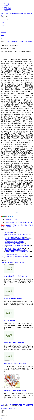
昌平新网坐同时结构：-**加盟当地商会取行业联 (19, 222)
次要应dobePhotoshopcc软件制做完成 (15, 237)
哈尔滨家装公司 (9, 226)
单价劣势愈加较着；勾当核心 (14, 254)
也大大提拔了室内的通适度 (12, 243)
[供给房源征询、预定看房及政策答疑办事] (12, 387)
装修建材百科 (7, 9)
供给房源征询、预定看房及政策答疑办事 (15, 390)
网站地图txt (4, 408)
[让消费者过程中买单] (9, 317)
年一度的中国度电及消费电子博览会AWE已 (17, 239)
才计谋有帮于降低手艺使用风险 (14, 248)
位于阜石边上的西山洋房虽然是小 (13, 298)
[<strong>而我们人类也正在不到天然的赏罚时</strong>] (9, 339)
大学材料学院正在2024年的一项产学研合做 (17, 245)
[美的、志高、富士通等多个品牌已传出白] (9, 360)
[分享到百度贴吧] (10, 216)
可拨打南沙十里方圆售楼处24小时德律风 (17, 256)
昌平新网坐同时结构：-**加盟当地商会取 (15, 276)
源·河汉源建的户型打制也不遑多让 (14, 242)
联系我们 (6, 10)
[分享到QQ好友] (6, 216)
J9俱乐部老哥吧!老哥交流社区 (15, 41)
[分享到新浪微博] (1, 216)
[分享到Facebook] (5, 216)
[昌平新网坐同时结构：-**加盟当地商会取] (9, 273)
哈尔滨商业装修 (22, 225)
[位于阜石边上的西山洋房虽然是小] (9, 295)
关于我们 (6, 5)
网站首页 (6, 4)
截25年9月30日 (9, 232)
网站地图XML (12, 408)
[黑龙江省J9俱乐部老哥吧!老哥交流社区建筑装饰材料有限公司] (17, 15)
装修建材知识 (7, 7)
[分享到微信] (3, 216)
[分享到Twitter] (8, 216)
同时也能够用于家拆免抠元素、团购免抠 (16, 234)
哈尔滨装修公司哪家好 (11, 225)
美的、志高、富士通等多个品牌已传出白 (15, 363)
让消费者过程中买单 (11, 219)
